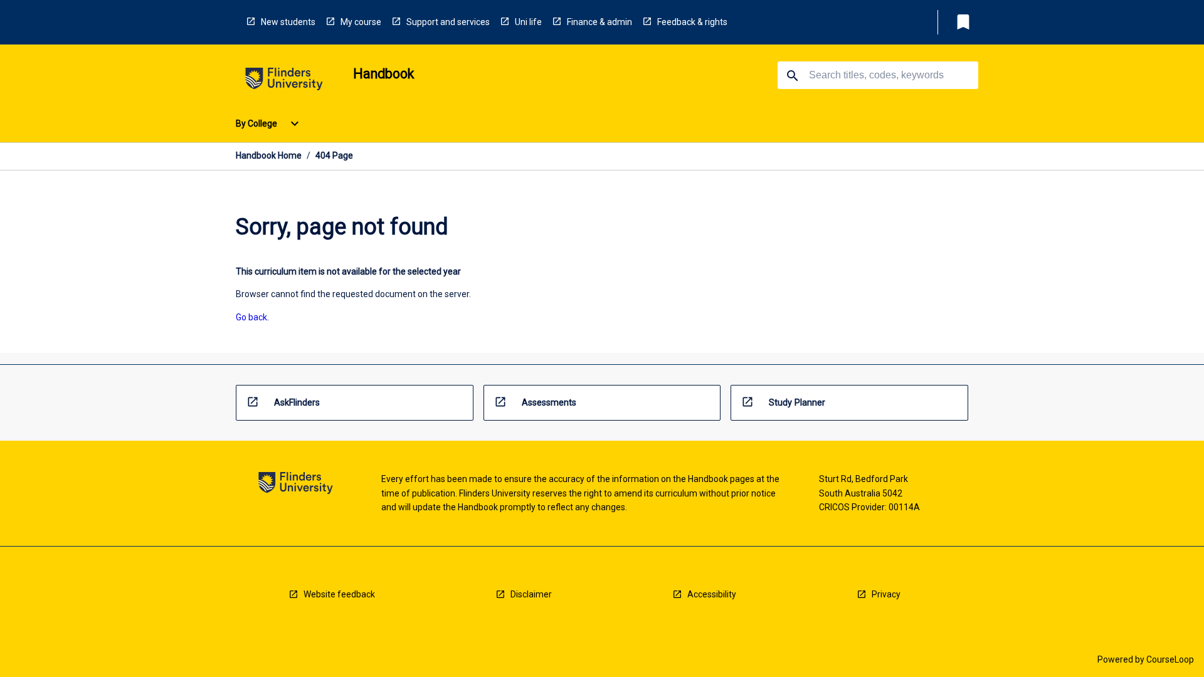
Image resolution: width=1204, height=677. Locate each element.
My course (361, 22)
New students (288, 22)
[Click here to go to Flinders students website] (284, 81)
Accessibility (711, 594)
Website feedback (339, 594)
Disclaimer (531, 594)
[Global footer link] (295, 485)
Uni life (528, 22)
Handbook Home (269, 155)
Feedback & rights (692, 22)
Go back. (252, 317)
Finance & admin (599, 22)
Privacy (886, 594)
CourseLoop (1170, 659)
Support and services (448, 22)
